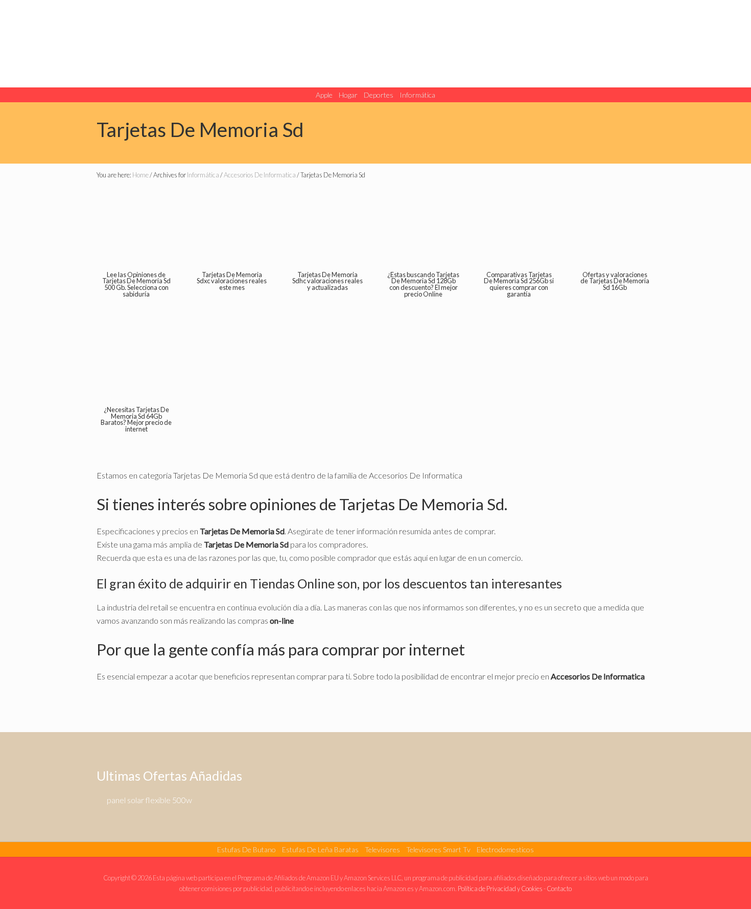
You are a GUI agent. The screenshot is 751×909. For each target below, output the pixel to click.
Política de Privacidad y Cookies (500, 888)
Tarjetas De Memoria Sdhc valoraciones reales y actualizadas (327, 281)
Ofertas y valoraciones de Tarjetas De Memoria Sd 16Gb (614, 281)
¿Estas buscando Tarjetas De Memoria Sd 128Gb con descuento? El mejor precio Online (423, 284)
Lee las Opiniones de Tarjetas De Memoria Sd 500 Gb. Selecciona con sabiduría (136, 284)
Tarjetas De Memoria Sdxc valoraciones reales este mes (232, 281)
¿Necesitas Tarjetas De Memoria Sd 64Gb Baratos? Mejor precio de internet (136, 419)
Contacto (559, 888)
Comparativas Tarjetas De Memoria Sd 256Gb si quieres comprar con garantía (519, 284)
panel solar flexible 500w (149, 800)
